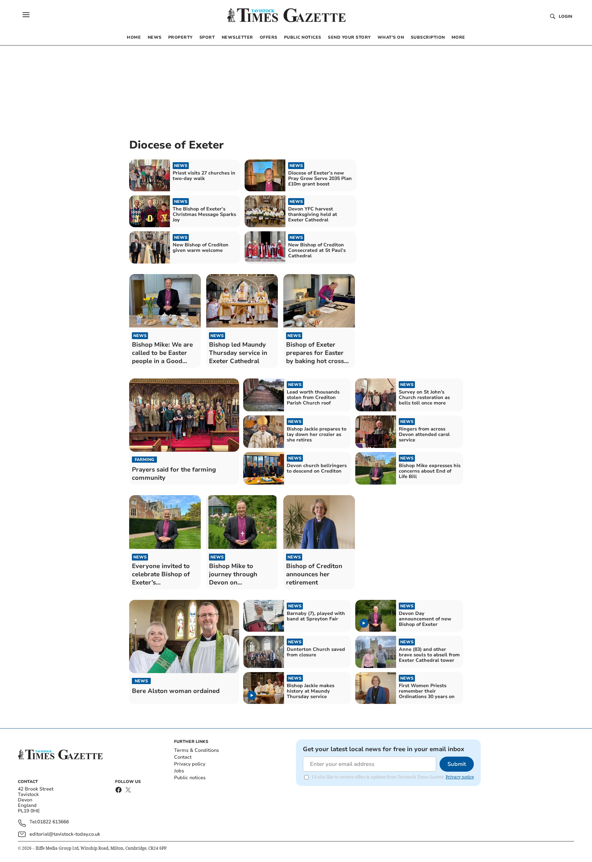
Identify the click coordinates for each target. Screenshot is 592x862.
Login (565, 16)
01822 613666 (53, 822)
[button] (26, 15)
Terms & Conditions (196, 750)
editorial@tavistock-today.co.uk (64, 834)
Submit (456, 764)
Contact (183, 757)
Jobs (179, 771)
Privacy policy (189, 764)
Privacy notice (460, 777)
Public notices (190, 777)
